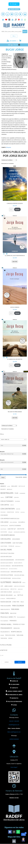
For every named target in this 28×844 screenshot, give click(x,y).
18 (2, 655)
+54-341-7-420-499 (14, 721)
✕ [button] (25, 833)
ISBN (15, 4)
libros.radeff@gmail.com (14, 732)
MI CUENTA (13, 41)
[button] (12, 45)
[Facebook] (10, 832)
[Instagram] (14, 832)
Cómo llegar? (14, 767)
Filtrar (2, 477)
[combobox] (13, 439)
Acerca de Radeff (14, 678)
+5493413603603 (14, 739)
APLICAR (20, 662)
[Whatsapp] (18, 832)
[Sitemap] (14, 841)
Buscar (25, 31)
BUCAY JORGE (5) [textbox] (13, 439)
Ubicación (14, 757)
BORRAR (7, 662)
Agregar (17, 209)
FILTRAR (24, 445)
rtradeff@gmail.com (14, 724)
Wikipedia (8, 147)
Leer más (14, 261)
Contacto (14, 715)
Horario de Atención (14, 791)
